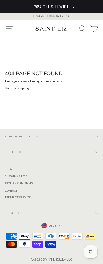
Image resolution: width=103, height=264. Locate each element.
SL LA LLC (12, 213)
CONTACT (11, 190)
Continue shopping (17, 88)
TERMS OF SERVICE (18, 197)
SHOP (8, 169)
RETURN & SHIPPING (19, 183)
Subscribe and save (22, 136)
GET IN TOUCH (17, 152)
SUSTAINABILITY (16, 176)
